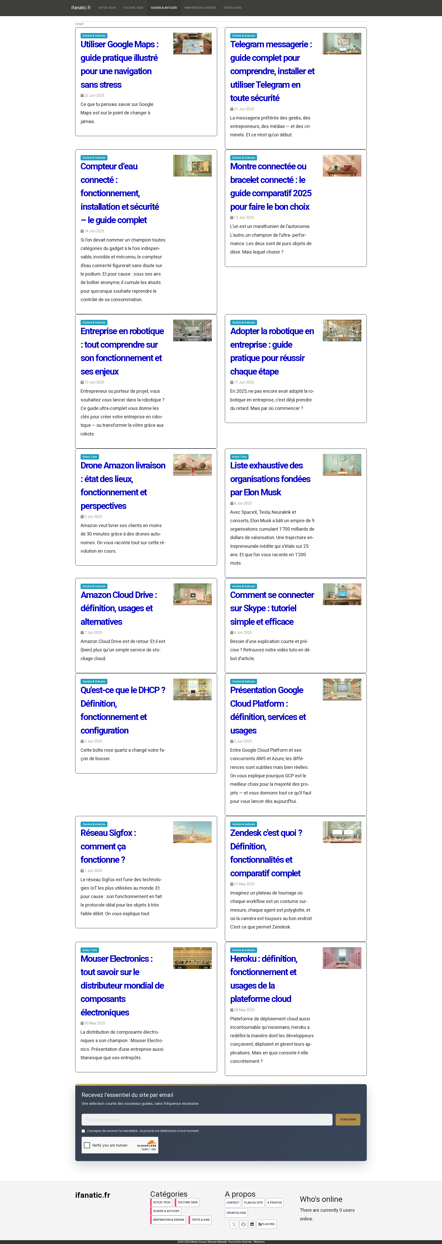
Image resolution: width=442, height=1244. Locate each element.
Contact (233, 1202)
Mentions (259, 1241)
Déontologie (236, 1213)
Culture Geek (133, 7)
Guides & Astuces (164, 7)
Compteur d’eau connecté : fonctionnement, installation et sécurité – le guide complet (120, 193)
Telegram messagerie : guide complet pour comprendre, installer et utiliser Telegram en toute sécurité (272, 71)
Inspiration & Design (200, 7)
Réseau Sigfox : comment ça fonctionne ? (108, 846)
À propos (275, 1202)
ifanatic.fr (81, 7)
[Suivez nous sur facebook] (243, 1224)
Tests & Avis (232, 7)
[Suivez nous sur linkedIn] (252, 1224)
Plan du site (253, 1202)
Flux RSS (268, 1224)
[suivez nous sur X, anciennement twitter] (234, 1224)
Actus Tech (107, 7)
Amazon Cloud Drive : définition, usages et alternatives (119, 608)
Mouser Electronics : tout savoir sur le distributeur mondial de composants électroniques (122, 986)
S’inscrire (348, 1119)
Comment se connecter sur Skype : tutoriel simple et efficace (272, 608)
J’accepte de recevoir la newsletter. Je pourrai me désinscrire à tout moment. (143, 1131)
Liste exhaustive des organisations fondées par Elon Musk (270, 479)
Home (79, 24)
